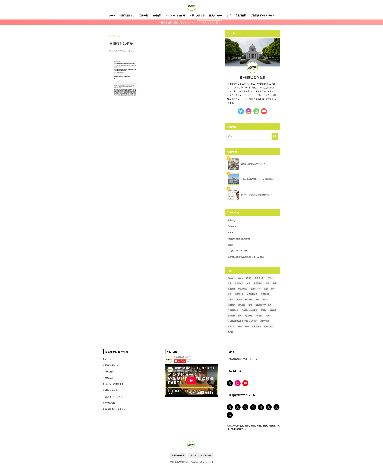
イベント (270, 278)
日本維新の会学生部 (249, 310)
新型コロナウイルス (263, 304)
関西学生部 (268, 326)
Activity (231, 220)
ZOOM (248, 278)
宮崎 (257, 299)
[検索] (275, 136)
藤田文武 (231, 326)
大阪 (229, 294)
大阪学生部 (239, 294)
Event (231, 232)
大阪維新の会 (252, 294)
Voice (230, 244)
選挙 (240, 326)
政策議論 (241, 304)
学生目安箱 (240, 15)
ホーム (112, 15)
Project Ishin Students (239, 238)
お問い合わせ (178, 455)
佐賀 (267, 283)
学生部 (230, 299)
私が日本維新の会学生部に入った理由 (246, 257)
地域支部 (156, 15)
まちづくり (259, 278)
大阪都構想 (265, 294)
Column (232, 226)
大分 (273, 288)
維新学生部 (264, 321)
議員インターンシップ (220, 15)
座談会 (265, 299)
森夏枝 (263, 310)
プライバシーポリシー (200, 455)
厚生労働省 (242, 288)
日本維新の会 (233, 310)
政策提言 (231, 304)
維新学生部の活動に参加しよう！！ (178, 22)
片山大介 (248, 315)
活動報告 (231, 315)
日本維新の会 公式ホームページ (243, 359)
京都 (248, 283)
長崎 (247, 326)
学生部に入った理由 (244, 299)
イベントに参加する (175, 15)
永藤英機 (272, 310)
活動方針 (143, 15)
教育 (250, 304)
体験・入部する (197, 15)
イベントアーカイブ (237, 251)
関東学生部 (256, 326)
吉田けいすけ (255, 288)
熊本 (240, 315)
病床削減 (259, 315)
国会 (266, 288)
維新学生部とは (127, 15)
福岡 (267, 315)
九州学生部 (239, 283)
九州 (229, 283)
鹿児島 (230, 331)
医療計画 (231, 288)
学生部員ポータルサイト (263, 15)
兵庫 (274, 283)
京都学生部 (258, 283)
